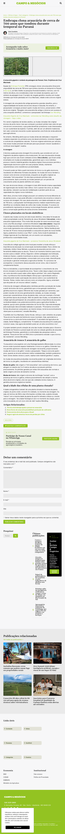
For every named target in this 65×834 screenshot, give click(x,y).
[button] (4, 3)
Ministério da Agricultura (11, 783)
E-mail (6, 500)
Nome (6, 491)
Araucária (8, 420)
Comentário (8, 467)
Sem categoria (23, 15)
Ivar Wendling (55, 112)
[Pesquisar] (15, 536)
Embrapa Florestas (18, 86)
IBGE (4, 774)
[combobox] (7, 536)
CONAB (5, 777)
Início (5, 15)
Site (4, 509)
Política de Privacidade (41, 777)
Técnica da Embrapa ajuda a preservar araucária (24, 407)
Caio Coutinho (13, 31)
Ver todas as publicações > (13, 639)
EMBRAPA (6, 780)
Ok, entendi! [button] (17, 827)
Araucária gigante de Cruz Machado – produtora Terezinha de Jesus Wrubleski (32, 241)
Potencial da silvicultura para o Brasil (20, 412)
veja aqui (7, 91)
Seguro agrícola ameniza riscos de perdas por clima (26, 414)
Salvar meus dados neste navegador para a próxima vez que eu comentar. (32, 517)
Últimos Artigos (13, 15)
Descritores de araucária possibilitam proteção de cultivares (29, 410)
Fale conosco (38, 774)
